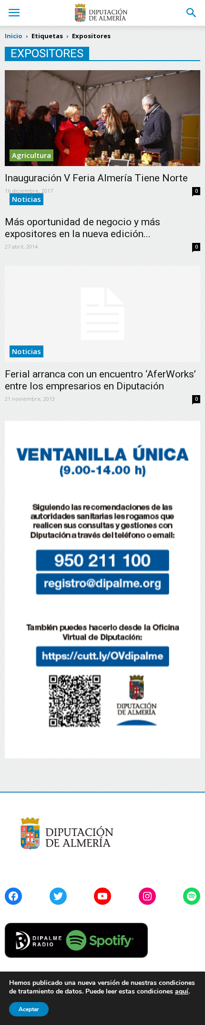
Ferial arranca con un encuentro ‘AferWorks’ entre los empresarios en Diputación (100, 380)
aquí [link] (181, 991)
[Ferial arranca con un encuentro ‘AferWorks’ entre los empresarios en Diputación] (102, 314)
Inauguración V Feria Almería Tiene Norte (96, 178)
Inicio (13, 35)
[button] (191, 13)
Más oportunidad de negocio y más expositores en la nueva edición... (82, 228)
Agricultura (31, 155)
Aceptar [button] (29, 1009)
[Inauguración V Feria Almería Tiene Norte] (102, 118)
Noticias (26, 199)
